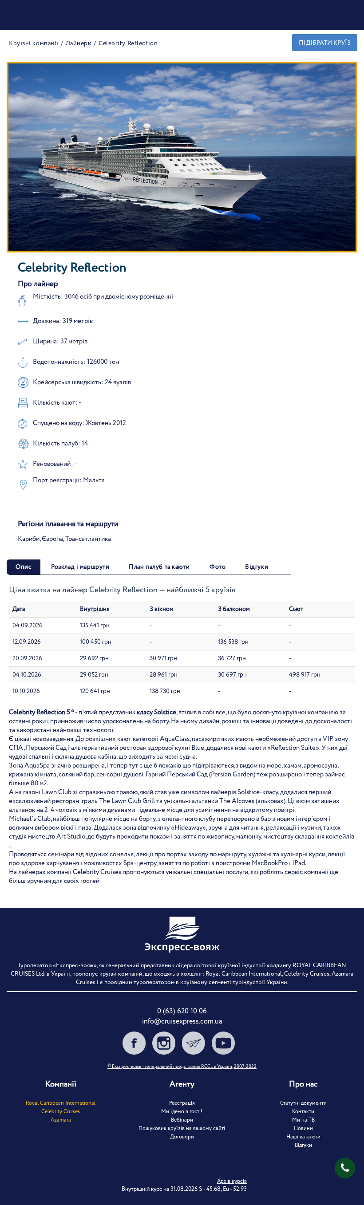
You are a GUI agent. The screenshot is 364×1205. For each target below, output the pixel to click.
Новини (303, 1128)
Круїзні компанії (34, 43)
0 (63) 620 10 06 (182, 1011)
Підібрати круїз (325, 43)
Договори (182, 1137)
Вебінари (182, 1120)
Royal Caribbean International (60, 1103)
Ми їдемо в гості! (181, 1111)
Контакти (303, 1111)
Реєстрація (182, 1103)
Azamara (61, 1120)
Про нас (303, 1084)
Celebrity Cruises (60, 1111)
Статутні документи (303, 1103)
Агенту (182, 1084)
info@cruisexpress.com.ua (182, 1021)
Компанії (60, 1084)
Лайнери (79, 43)
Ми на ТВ (303, 1120)
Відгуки (303, 1145)
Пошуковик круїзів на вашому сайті (181, 1128)
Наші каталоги (303, 1137)
